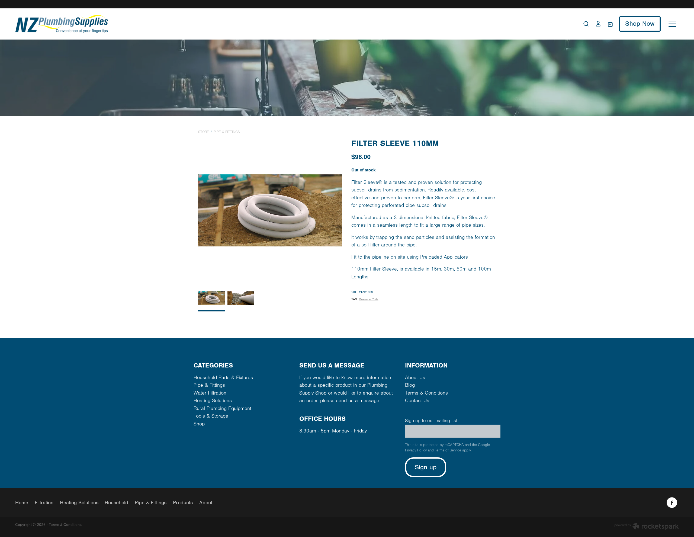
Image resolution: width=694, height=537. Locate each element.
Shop (199, 424)
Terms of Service (448, 450)
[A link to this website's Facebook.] (672, 502)
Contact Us (417, 400)
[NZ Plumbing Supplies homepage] (264, 24)
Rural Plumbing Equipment (222, 408)
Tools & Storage (211, 416)
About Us (415, 377)
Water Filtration (210, 393)
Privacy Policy (416, 450)
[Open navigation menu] (672, 23)
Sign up (426, 467)
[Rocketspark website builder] (646, 527)
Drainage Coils (368, 299)
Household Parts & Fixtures (223, 377)
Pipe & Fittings (227, 132)
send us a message (357, 400)
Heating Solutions (213, 400)
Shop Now (639, 23)
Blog (410, 385)
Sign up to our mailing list (431, 420)
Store (203, 132)
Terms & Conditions (426, 393)
